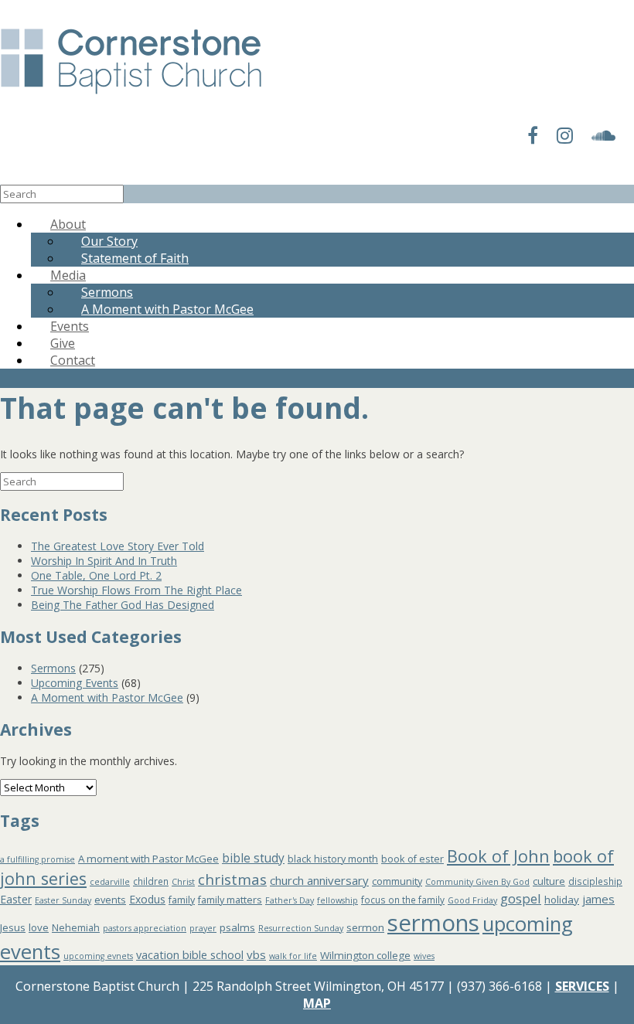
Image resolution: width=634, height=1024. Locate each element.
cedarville (110, 881)
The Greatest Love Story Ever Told (117, 546)
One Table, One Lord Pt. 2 (96, 575)
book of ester (412, 859)
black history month (333, 859)
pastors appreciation (144, 928)
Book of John (498, 856)
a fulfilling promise (37, 859)
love (39, 927)
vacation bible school (190, 954)
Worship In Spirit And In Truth (104, 560)
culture (549, 881)
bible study (253, 857)
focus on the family (403, 899)
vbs (256, 954)
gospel (520, 898)
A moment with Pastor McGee (148, 859)
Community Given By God (477, 881)
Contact (72, 360)
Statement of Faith (135, 258)
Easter (16, 899)
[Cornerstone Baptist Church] (131, 95)
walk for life (293, 956)
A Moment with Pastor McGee (167, 309)
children (151, 881)
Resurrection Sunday (300, 928)
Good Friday (472, 900)
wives (424, 956)
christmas (232, 879)
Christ (183, 881)
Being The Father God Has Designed (122, 604)
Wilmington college (365, 955)
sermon (365, 927)
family (182, 900)
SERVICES (582, 986)
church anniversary (319, 880)
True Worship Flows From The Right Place (136, 590)
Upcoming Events (74, 682)
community (397, 881)
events (110, 900)
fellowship (337, 900)
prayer (202, 928)
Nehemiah (76, 927)
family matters (230, 900)
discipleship (595, 881)
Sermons (53, 668)
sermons (433, 922)
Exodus (147, 899)
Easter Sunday (63, 900)
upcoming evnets (98, 956)
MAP (317, 1003)
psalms (237, 927)
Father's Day (289, 900)
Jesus (13, 927)
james (598, 899)
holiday (561, 900)
